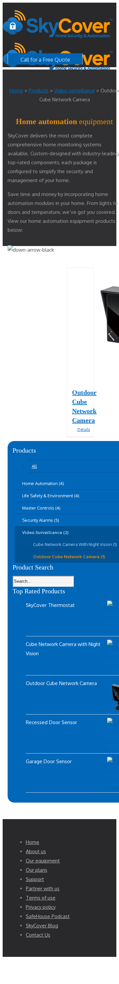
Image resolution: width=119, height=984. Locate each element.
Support (35, 879)
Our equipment (43, 861)
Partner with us (43, 888)
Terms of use (41, 898)
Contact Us (38, 935)
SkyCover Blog (42, 925)
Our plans (36, 870)
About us (36, 851)
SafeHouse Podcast (48, 916)
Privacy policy (41, 907)
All (34, 466)
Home (32, 842)
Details (83, 429)
